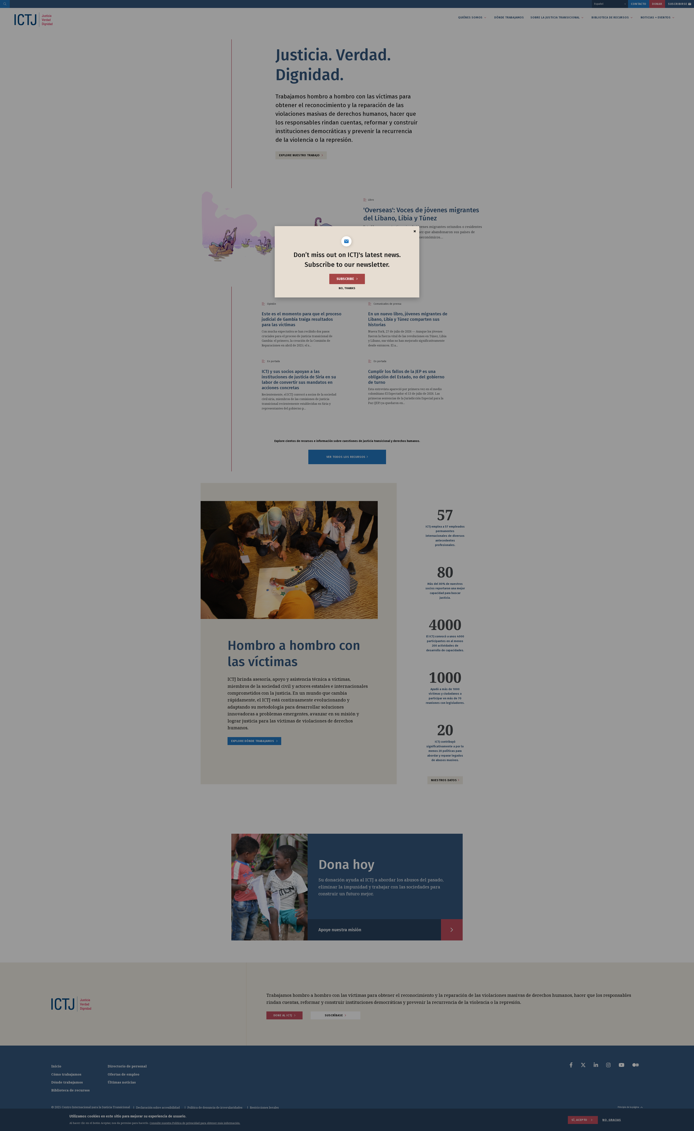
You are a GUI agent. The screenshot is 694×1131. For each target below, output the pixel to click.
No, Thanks (347, 288)
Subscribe (346, 279)
